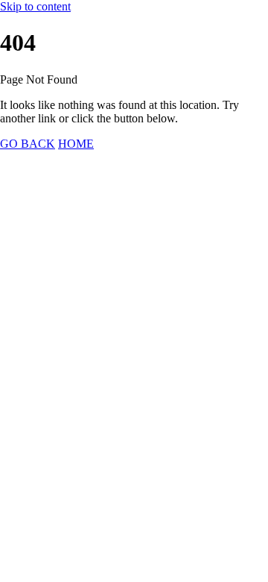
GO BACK (27, 143)
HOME (76, 143)
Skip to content (35, 6)
